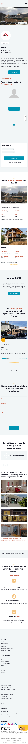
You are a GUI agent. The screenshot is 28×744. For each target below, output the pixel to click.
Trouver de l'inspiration (6, 716)
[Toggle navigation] (25, 3)
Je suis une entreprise (6, 685)
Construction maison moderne (19, 540)
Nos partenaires (4, 643)
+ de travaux (4, 542)
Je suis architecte (5, 683)
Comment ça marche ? (6, 658)
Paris (2, 398)
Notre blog (3, 639)
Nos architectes (4, 667)
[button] (11, 422)
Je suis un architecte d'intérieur (8, 689)
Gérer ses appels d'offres (6, 700)
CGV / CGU (3, 646)
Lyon (2, 408)
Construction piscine (5, 540)
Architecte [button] (5, 43)
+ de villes (14, 428)
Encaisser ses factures (6, 702)
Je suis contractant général (7, 694)
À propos (3, 637)
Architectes (15, 553)
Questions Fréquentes (6, 703)
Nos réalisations (4, 670)
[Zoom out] (25, 118)
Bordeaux (3, 403)
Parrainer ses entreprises (6, 698)
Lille (2, 412)
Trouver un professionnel (6, 553)
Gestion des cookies (5, 650)
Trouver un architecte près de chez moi (14, 163)
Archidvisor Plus (4, 711)
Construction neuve (8, 152)
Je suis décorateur (5, 691)
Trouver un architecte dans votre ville (9, 714)
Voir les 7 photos (22, 23)
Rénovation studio (17, 538)
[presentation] (12, 371)
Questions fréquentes (6, 659)
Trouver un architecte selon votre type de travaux (12, 713)
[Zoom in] (25, 116)
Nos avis (3, 672)
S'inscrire (3, 665)
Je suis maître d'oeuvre (6, 687)
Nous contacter (4, 645)
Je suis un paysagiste (6, 692)
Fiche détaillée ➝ (23, 358)
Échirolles (13, 555)
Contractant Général (5, 663)
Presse (2, 641)
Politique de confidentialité (7, 648)
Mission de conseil (5, 661)
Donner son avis (14, 293)
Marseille (3, 417)
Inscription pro (4, 696)
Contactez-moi (14, 72)
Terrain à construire (8, 149)
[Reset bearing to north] (25, 120)
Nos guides (3, 669)
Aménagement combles (6, 538)
